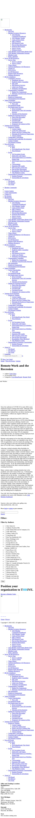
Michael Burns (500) (12, 565)
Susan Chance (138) (12, 570)
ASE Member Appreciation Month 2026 (20, 51)
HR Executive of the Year (19, 167)
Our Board (11, 181)
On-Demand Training (14, 142)
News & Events (9, 144)
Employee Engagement (15, 97)
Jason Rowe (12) (11, 550)
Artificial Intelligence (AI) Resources (19, 67)
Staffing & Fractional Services (17, 115)
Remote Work (27, 377)
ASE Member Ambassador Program (18, 53)
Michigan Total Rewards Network (22, 93)
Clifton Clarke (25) (12, 533)
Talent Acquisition (9, 100)
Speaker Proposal (17, 176)
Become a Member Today (8, 594)
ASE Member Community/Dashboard (19, 35)
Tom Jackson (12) (11, 561)
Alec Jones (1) (10, 526)
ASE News (11, 146)
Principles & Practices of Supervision (23, 134)
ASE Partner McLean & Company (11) (17, 529)
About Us (7, 179)
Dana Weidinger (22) (12, 539)
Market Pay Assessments (19, 92)
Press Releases (16, 151)
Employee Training (14, 127)
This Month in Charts (18, 172)
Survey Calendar (17, 61)
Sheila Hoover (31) (12, 569)
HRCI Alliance (16, 41)
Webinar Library (17, 50)
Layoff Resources (13, 72)
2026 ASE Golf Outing (19, 156)
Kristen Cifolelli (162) (12, 554)
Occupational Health (14, 105)
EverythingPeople (16, 377)
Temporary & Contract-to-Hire (21, 124)
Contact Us (4, 10)
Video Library (12, 65)
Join (5, 14)
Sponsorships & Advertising (20, 178)
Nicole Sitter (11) (11, 567)
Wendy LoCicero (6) (12, 578)
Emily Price (12, 373)
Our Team (11, 184)
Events (10, 152)
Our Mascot (11, 183)
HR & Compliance (10, 77)
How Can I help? (7, 359)
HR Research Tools (18, 43)
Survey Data (12, 60)
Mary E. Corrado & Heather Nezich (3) (18, 563)
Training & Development (11, 125)
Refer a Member (13, 56)
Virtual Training (16, 135)
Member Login (12, 55)
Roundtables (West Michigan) (20, 171)
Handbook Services (18, 80)
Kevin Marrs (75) (11, 552)
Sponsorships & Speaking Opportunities (20, 174)
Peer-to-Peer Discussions (19, 45)
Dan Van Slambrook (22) (13, 537)
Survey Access (16, 48)
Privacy (7, 619)
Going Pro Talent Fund (19, 130)
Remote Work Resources (15, 73)
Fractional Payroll (17, 122)
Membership (8, 30)
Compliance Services (14, 78)
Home (2, 361)
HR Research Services (18, 85)
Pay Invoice (4, 12)
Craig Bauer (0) (11, 535)
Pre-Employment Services (16, 107)
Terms (2, 619)
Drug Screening (16, 109)
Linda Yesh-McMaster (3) (13, 559)
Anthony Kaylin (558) (13, 528)
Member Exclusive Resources (17, 33)
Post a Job (15, 104)
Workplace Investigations (19, 88)
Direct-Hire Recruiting (18, 117)
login (5, 508)
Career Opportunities (7, 9)
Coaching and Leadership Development (20, 139)
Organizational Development (16, 98)
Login (2, 14)
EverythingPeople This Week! (21, 149)
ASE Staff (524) (11, 531)
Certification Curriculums (15, 137)
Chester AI (11, 68)
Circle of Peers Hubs (18, 40)
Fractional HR (16, 120)
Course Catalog (5, 7)
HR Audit (15, 83)
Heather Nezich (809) (12, 544)
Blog (13, 147)
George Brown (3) (11, 543)
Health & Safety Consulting (20, 82)
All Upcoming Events (18, 154)
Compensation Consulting (16, 90)
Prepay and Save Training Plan (21, 132)
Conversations (16, 164)
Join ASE (11, 31)
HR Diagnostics (13, 95)
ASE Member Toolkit (18, 38)
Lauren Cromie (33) (12, 555)
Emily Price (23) (11, 541)
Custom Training (13, 141)
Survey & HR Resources (11, 58)
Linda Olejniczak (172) (13, 557)
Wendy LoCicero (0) (12, 576)
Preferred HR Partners (18, 46)
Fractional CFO (16, 119)
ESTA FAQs (12, 70)
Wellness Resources (14, 75)
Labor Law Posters (17, 87)
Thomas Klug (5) (11, 572)
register (11, 508)
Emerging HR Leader (18, 166)
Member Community (7, 5)
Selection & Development (19, 114)
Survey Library (16, 63)
